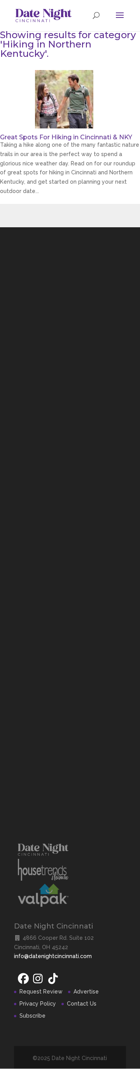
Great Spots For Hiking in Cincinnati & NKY (66, 137)
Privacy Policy (37, 1004)
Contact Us (81, 1004)
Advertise (86, 991)
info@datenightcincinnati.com (53, 956)
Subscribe (32, 1016)
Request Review (41, 991)
